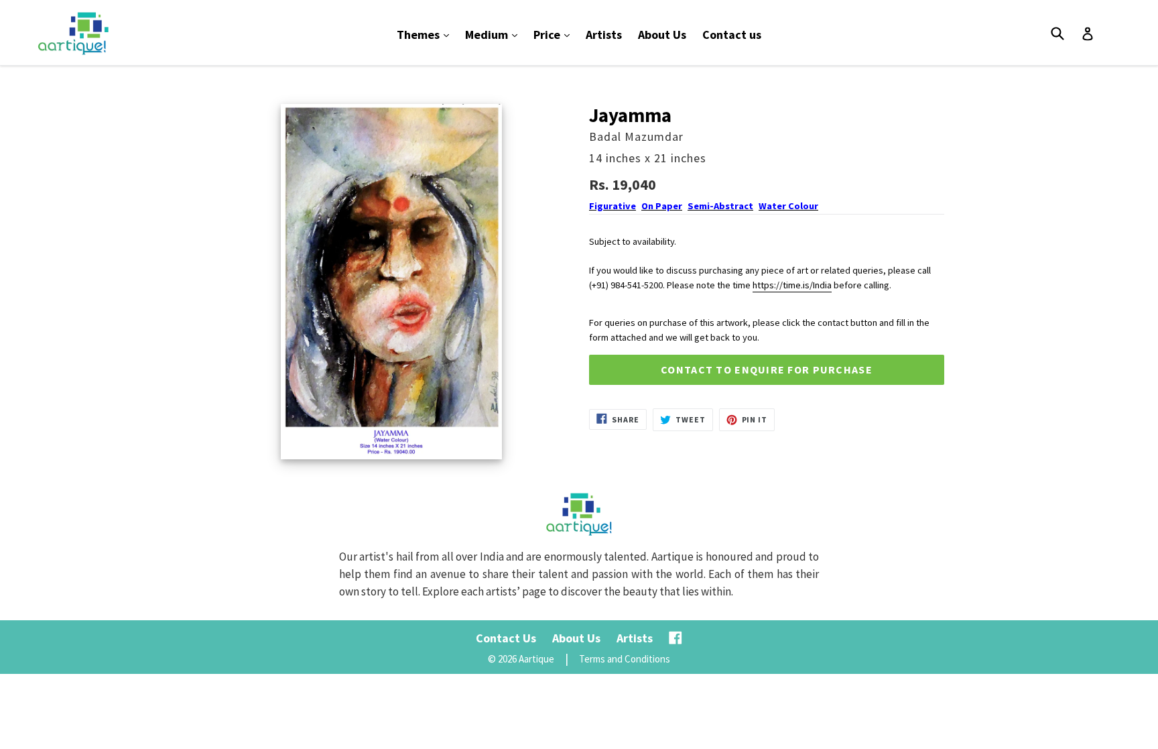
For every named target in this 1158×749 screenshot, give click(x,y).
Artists (604, 34)
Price (554, 34)
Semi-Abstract (720, 206)
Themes (426, 34)
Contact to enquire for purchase (767, 369)
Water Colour (788, 206)
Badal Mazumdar (636, 136)
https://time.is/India (792, 285)
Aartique (536, 658)
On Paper (661, 206)
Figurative (612, 206)
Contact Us (506, 638)
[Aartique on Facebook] (675, 638)
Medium (494, 34)
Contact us (731, 34)
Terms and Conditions (624, 658)
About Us (662, 34)
